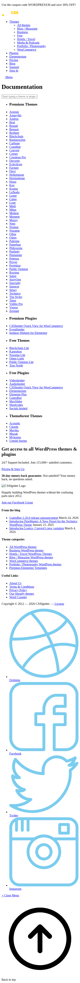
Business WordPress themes (26, 550)
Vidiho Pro (16, 304)
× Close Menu (10, 895)
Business (22, 32)
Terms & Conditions (21, 586)
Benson (14, 129)
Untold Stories (18, 440)
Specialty (15, 283)
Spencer (14, 286)
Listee (13, 199)
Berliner (14, 132)
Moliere (14, 213)
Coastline (15, 146)
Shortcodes (16, 405)
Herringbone (17, 178)
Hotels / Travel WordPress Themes (30, 554)
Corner (13, 153)
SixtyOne (15, 279)
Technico (15, 293)
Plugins (13, 53)
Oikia (12, 234)
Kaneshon (15, 351)
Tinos (12, 300)
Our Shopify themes (21, 593)
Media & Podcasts (28, 42)
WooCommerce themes (23, 561)
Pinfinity (14, 251)
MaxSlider (15, 401)
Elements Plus (18, 394)
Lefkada (14, 192)
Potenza (14, 258)
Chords (13, 426)
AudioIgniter (17, 384)
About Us (15, 583)
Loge (12, 202)
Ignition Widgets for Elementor (28, 333)
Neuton (13, 227)
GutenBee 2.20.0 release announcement (33, 517)
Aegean (14, 112)
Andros (13, 118)
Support (14, 67)
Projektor (15, 265)
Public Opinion (18, 269)
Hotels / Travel (26, 39)
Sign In (13, 70)
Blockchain (16, 136)
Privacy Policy (18, 590)
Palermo (14, 241)
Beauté (13, 125)
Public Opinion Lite (21, 362)
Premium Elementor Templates (28, 568)
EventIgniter (16, 329)
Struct (13, 290)
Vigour (13, 307)
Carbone (14, 143)
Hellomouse (16, 174)
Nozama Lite (17, 355)
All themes (23, 25)
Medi (12, 206)
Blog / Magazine (27, 28)
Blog (12, 63)
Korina (13, 188)
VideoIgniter (17, 380)
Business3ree (17, 139)
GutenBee (15, 398)
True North (16, 365)
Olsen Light (16, 358)
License (59, 603)
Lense (13, 195)
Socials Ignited (18, 408)
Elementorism (17, 56)
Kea (11, 185)
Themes (14, 21)
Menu (9, 77)
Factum (13, 167)
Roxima (14, 272)
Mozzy (13, 220)
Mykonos (15, 437)
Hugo (12, 181)
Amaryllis (15, 115)
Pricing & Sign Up (13, 469)
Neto (12, 223)
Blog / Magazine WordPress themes (31, 557)
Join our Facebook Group (17, 502)
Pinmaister (15, 255)
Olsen (13, 237)
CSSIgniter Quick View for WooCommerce (36, 326)
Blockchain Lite (19, 348)
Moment (14, 216)
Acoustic (14, 423)
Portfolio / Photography (31, 46)
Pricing (13, 60)
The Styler (15, 297)
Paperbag (15, 244)
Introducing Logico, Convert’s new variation (36, 528)
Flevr (12, 171)
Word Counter (18, 597)
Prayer (13, 262)
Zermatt (14, 311)
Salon (12, 276)
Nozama (14, 230)
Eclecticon (15, 164)
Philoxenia (15, 248)
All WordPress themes (23, 547)
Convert (14, 150)
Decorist (14, 160)
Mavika (14, 430)
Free (20, 35)
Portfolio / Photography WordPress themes (35, 564)
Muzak (13, 433)
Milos (12, 209)
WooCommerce (26, 49)
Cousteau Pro (17, 157)
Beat (12, 122)
